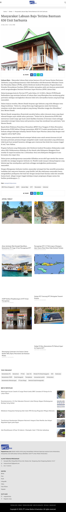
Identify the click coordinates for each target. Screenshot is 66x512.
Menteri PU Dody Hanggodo (41, 374)
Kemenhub (16, 374)
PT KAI (22, 374)
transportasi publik (39, 377)
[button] (31, 74)
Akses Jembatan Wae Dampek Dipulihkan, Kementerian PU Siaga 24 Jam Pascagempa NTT (16, 247)
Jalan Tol (29, 374)
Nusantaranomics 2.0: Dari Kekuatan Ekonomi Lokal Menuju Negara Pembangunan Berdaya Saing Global (27, 402)
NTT (31, 187)
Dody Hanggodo (18, 377)
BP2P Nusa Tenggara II (8, 187)
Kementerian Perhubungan (9, 380)
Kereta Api (58, 374)
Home (5, 11)
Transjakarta (28, 377)
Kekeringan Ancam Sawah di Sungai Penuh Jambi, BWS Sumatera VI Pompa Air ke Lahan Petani (26, 392)
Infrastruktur (50, 377)
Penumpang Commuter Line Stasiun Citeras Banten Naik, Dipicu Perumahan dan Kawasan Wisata (16, 353)
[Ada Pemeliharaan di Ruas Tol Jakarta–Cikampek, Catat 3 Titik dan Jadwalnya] (61, 433)
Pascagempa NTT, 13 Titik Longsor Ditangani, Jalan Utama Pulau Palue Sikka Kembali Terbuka (48, 247)
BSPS (17, 187)
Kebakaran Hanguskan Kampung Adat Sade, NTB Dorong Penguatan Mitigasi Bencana (27, 411)
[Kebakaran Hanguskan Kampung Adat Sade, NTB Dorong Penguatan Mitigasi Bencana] (61, 414)
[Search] (65, 2)
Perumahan (38, 187)
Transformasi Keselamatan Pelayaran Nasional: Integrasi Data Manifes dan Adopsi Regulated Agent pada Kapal (26, 421)
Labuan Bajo (24, 187)
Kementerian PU (6, 374)
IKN (52, 374)
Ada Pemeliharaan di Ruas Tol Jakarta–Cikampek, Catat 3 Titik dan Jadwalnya (25, 430)
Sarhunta (45, 187)
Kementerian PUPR (7, 377)
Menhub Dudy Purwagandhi (36, 380)
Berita (10, 11)
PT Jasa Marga (22, 380)
